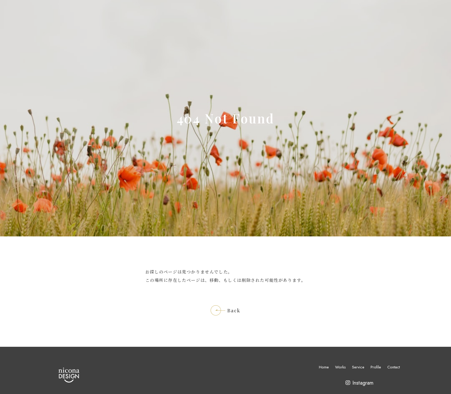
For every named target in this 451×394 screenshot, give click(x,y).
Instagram (362, 383)
